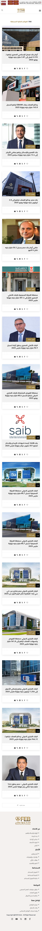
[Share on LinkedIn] (19, 65)
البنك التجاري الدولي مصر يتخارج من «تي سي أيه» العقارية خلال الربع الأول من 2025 (21, 589)
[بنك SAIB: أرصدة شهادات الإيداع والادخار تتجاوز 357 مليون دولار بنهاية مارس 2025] (21, 424)
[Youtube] (16, 916)
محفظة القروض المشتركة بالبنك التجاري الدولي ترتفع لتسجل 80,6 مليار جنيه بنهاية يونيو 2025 (21, 392)
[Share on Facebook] (24, 65)
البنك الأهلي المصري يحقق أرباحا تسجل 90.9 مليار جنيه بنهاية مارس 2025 (22, 343)
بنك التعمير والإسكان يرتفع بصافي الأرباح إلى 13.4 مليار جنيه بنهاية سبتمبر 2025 (22, 150)
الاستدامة (36, 864)
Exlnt (20, 912)
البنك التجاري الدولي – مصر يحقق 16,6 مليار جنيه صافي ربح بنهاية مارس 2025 (23, 782)
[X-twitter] (21, 916)
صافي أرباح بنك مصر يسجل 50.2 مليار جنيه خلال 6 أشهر (21, 245)
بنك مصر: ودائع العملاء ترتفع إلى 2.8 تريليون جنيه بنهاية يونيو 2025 (23, 198)
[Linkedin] (25, 916)
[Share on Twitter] (22, 65)
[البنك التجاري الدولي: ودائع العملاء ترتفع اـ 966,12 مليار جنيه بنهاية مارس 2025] (21, 717)
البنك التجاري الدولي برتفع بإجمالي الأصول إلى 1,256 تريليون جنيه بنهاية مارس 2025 (21, 687)
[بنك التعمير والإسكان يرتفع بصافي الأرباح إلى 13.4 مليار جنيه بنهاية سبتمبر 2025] (21, 133)
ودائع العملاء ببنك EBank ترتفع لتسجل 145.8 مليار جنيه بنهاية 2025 (22, 103)
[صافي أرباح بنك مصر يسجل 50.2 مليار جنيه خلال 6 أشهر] (21, 228)
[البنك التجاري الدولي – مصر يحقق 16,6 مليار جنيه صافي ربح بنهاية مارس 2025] (21, 765)
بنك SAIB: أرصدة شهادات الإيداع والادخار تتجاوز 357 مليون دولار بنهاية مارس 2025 (21, 441)
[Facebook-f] (30, 916)
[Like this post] (27, 65)
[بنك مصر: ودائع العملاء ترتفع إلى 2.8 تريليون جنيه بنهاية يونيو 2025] (21, 180)
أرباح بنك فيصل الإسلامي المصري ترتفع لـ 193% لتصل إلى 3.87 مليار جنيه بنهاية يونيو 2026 (22, 54)
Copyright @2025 (13, 912)
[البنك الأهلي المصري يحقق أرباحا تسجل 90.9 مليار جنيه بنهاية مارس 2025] (21, 326)
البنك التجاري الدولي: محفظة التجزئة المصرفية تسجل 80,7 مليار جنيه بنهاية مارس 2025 (23, 490)
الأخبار (37, 846)
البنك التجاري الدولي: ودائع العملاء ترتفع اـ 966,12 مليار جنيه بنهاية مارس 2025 (21, 734)
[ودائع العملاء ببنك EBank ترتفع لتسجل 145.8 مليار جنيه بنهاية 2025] (21, 85)
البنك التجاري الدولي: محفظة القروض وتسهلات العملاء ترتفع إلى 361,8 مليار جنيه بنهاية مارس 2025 (22, 638)
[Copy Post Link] (17, 65)
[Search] (2, 8)
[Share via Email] (15, 65)
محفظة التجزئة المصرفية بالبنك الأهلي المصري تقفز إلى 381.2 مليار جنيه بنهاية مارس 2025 (22, 295)
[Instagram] (12, 916)
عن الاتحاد (36, 825)
